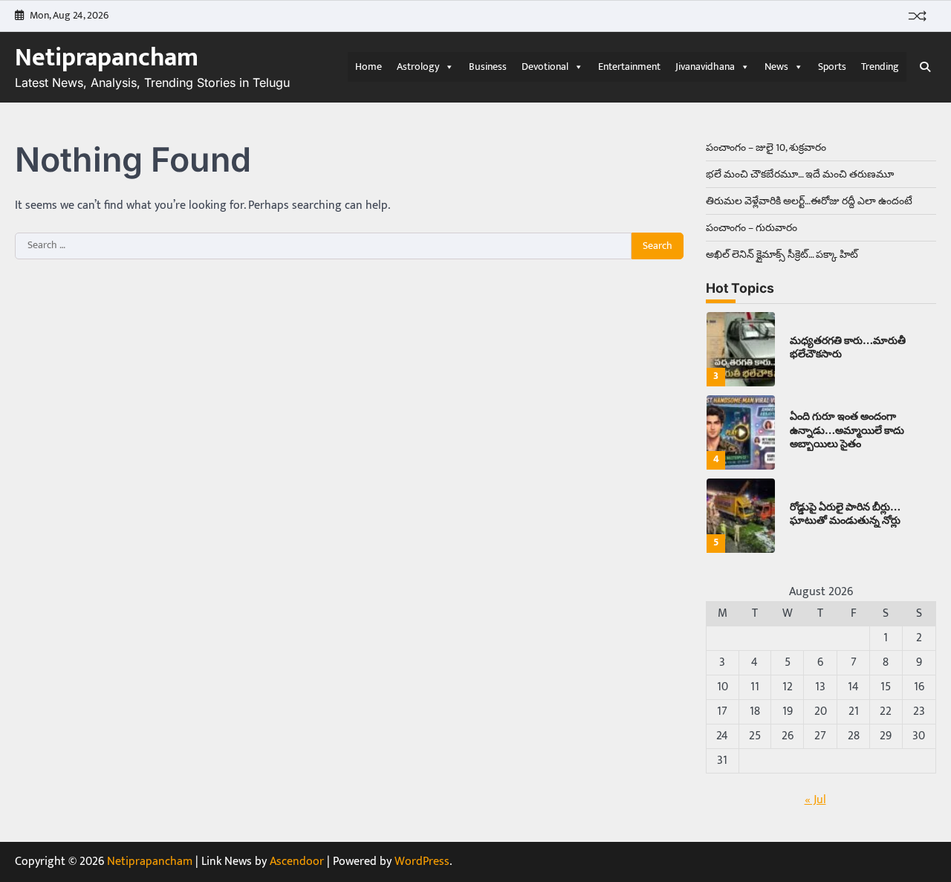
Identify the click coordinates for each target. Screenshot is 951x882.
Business (488, 66)
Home (368, 66)
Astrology (418, 66)
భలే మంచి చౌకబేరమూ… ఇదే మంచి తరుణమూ (800, 174)
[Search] (925, 67)
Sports (832, 66)
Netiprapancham (106, 58)
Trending (880, 66)
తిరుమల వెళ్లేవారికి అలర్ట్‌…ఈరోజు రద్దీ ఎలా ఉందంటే (809, 201)
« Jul (815, 800)
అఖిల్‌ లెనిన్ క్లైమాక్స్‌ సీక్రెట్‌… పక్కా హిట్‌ (782, 254)
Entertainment (629, 66)
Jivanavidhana (705, 66)
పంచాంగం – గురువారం (751, 227)
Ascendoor (297, 862)
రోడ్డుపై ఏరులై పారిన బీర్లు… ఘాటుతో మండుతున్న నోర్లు (845, 513)
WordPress (422, 862)
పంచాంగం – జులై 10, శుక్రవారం (766, 147)
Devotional (545, 66)
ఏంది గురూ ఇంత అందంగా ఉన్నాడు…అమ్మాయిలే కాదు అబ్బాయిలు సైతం (847, 429)
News (776, 66)
